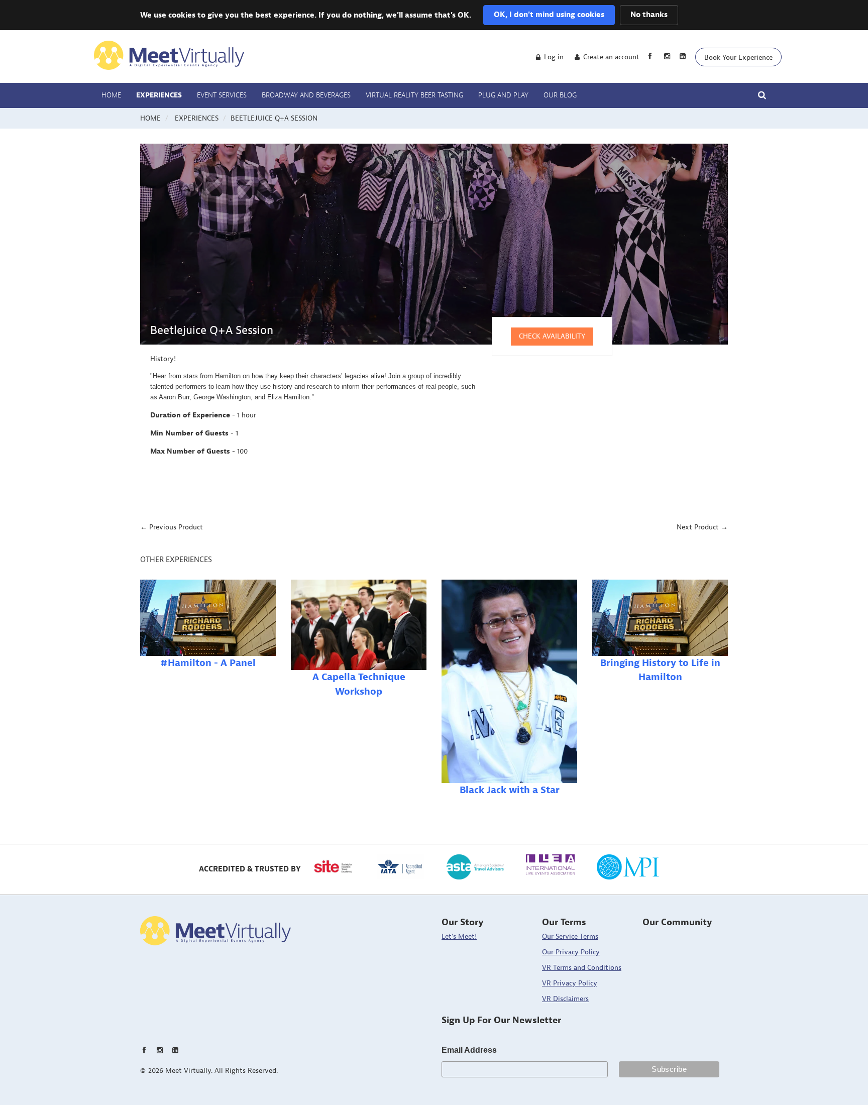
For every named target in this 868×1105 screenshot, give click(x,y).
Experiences (159, 95)
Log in (554, 57)
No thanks (649, 15)
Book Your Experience (738, 57)
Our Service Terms (570, 936)
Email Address (469, 1050)
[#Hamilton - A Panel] (208, 618)
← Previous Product (171, 527)
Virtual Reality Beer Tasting (414, 95)
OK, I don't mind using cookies (549, 15)
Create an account (611, 57)
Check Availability (552, 336)
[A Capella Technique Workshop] (358, 625)
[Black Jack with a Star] (509, 681)
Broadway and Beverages (306, 95)
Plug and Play (503, 95)
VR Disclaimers (565, 999)
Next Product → (702, 527)
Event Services (222, 95)
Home (111, 95)
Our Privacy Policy (571, 952)
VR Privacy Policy (569, 983)
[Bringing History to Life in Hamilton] (660, 618)
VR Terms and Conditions (581, 967)
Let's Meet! (459, 936)
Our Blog (560, 95)
